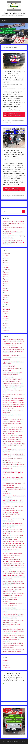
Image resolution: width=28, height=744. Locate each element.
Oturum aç (5, 660)
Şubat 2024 (5, 274)
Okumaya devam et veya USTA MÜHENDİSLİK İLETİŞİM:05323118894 (12, 114)
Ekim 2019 (5, 323)
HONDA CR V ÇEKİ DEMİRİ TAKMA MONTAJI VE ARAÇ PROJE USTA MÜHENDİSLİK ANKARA (14, 445)
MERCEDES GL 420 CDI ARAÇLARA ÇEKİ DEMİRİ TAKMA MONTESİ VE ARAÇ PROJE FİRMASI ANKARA (13, 583)
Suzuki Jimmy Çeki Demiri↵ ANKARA (12, 624)
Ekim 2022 (5, 286)
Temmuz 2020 (6, 309)
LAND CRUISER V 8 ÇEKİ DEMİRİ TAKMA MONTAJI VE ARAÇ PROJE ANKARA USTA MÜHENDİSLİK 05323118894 (13, 537)
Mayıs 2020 (5, 311)
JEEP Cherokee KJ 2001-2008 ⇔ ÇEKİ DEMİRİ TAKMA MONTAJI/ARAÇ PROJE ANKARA (13, 472)
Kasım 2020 (5, 304)
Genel (4, 417)
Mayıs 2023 (5, 279)
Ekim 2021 (5, 292)
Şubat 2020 (5, 314)
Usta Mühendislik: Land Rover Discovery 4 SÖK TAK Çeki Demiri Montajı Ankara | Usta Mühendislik (13, 223)
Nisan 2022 (5, 288)
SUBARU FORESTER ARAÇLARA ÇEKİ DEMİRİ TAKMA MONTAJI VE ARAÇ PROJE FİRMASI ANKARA (13, 242)
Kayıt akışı (5, 663)
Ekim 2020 (5, 307)
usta (21, 84)
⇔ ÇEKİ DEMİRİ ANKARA (9, 366)
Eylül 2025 (5, 262)
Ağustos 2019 (6, 327)
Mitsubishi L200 (6, 601)
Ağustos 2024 (6, 269)
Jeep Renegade (7, 516)
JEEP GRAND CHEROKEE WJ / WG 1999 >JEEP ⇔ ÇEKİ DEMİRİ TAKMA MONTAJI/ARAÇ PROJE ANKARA (13, 512)
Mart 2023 (5, 281)
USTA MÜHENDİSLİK (14, 13)
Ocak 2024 (5, 276)
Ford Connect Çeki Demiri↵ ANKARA (12, 415)
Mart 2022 (5, 290)
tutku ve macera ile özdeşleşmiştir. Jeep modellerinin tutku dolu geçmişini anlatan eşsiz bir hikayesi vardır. (13, 645)
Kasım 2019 (5, 320)
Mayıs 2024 (5, 272)
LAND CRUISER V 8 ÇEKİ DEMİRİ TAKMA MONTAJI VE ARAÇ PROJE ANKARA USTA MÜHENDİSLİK (13, 531)
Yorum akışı (5, 665)
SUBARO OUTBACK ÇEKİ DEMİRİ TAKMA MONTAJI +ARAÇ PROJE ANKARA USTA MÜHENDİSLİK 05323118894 (13, 616)
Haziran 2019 (6, 330)
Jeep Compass (6, 493)
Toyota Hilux (6, 627)
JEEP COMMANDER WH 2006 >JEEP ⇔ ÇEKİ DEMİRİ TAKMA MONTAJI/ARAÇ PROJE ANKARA (14, 489)
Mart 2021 (5, 299)
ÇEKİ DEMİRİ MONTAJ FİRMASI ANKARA (13, 383)
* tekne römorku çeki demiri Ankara (11, 355)
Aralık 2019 (5, 318)
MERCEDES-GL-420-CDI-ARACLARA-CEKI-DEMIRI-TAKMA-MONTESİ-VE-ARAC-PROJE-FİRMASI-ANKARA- (13, 589)
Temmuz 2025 (6, 265)
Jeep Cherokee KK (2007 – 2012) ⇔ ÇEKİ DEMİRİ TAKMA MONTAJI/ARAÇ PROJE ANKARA (13, 479)
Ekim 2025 (5, 260)
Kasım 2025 (5, 258)
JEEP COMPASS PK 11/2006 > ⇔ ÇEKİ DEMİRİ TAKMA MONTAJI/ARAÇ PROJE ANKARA (13, 502)
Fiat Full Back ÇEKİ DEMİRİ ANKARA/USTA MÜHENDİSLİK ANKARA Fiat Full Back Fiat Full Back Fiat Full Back (14, 406)
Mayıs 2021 (5, 297)
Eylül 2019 (5, 325)
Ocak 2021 (5, 302)
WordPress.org (6, 667)
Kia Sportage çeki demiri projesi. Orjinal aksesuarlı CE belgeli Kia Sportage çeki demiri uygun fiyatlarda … (12, 525)
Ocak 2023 (5, 283)
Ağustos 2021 (6, 295)
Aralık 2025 (5, 255)
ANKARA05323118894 (8, 377)
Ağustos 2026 (6, 253)
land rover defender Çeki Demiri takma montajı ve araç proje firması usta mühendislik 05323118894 (12, 555)
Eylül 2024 (5, 267)
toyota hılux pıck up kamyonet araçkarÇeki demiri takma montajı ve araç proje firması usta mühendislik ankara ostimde (13, 631)
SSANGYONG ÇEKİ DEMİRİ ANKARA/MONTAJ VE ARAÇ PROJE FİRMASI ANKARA (14, 610)
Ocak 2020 (5, 316)
